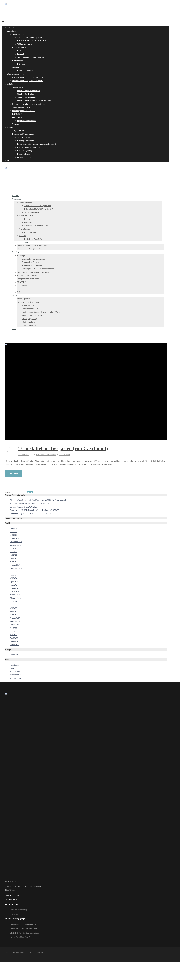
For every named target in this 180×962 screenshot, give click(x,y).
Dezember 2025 (16, 542)
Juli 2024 (13, 572)
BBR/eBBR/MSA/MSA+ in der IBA (31, 41)
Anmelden (14, 668)
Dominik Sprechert (46, 455)
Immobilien (21, 54)
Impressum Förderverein (26, 121)
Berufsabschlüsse (19, 47)
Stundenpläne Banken (25, 94)
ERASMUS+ (17, 114)
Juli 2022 (13, 628)
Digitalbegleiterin (23, 154)
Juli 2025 (13, 548)
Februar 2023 (15, 618)
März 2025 (14, 561)
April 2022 (14, 638)
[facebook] (6, 956)
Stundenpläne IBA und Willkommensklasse (34, 101)
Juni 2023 (13, 605)
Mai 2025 (13, 555)
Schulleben (11, 84)
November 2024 (16, 568)
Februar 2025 (15, 565)
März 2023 (14, 615)
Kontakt (10, 127)
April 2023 (14, 611)
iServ (9, 160)
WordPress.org (15, 678)
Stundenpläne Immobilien (27, 97)
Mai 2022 (13, 635)
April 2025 (14, 558)
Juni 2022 (13, 631)
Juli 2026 (13, 532)
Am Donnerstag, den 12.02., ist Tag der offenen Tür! (30, 513)
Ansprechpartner (18, 131)
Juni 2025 (13, 552)
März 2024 (14, 585)
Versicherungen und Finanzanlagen (30, 57)
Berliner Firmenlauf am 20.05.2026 (23, 507)
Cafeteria (15, 124)
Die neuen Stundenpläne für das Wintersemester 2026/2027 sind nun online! (39, 500)
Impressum (14, 914)
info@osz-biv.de (11, 899)
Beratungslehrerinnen (25, 141)
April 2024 (14, 581)
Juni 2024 (13, 575)
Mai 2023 (13, 608)
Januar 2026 (14, 538)
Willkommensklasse (24, 44)
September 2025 (16, 545)
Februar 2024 (15, 588)
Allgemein (64, 455)
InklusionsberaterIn (24, 157)
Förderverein (17, 117)
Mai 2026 (13, 535)
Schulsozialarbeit (23, 137)
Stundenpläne (17, 87)
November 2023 (16, 595)
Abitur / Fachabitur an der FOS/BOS (24, 924)
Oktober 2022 (15, 625)
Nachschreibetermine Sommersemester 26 (28, 104)
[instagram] (11, 956)
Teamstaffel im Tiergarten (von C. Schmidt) (63, 448)
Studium (15, 67)
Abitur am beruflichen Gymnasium (30, 37)
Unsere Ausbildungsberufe (20, 937)
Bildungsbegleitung (24, 150)
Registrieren (14, 665)
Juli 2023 (13, 601)
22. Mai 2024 (23, 455)
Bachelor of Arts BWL (26, 71)
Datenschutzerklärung (18, 910)
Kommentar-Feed (16, 675)
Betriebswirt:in (23, 64)
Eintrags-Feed (15, 671)
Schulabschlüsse (18, 34)
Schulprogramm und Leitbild (23, 111)
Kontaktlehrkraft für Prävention (29, 147)
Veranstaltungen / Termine (22, 107)
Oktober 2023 (15, 598)
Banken (20, 51)
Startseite (10, 27)
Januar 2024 (14, 591)
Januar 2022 (14, 645)
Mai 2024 (13, 578)
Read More (13, 473)
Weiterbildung (17, 61)
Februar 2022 (15, 641)
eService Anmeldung (15, 74)
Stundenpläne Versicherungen (28, 91)
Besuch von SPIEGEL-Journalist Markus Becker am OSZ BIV (34, 510)
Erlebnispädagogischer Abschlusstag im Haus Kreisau (30, 503)
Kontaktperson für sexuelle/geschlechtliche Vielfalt (36, 144)
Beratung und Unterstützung (23, 134)
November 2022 (16, 621)
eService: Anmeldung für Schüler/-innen (27, 77)
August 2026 (15, 528)
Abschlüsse (11, 31)
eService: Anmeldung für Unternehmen (27, 81)
